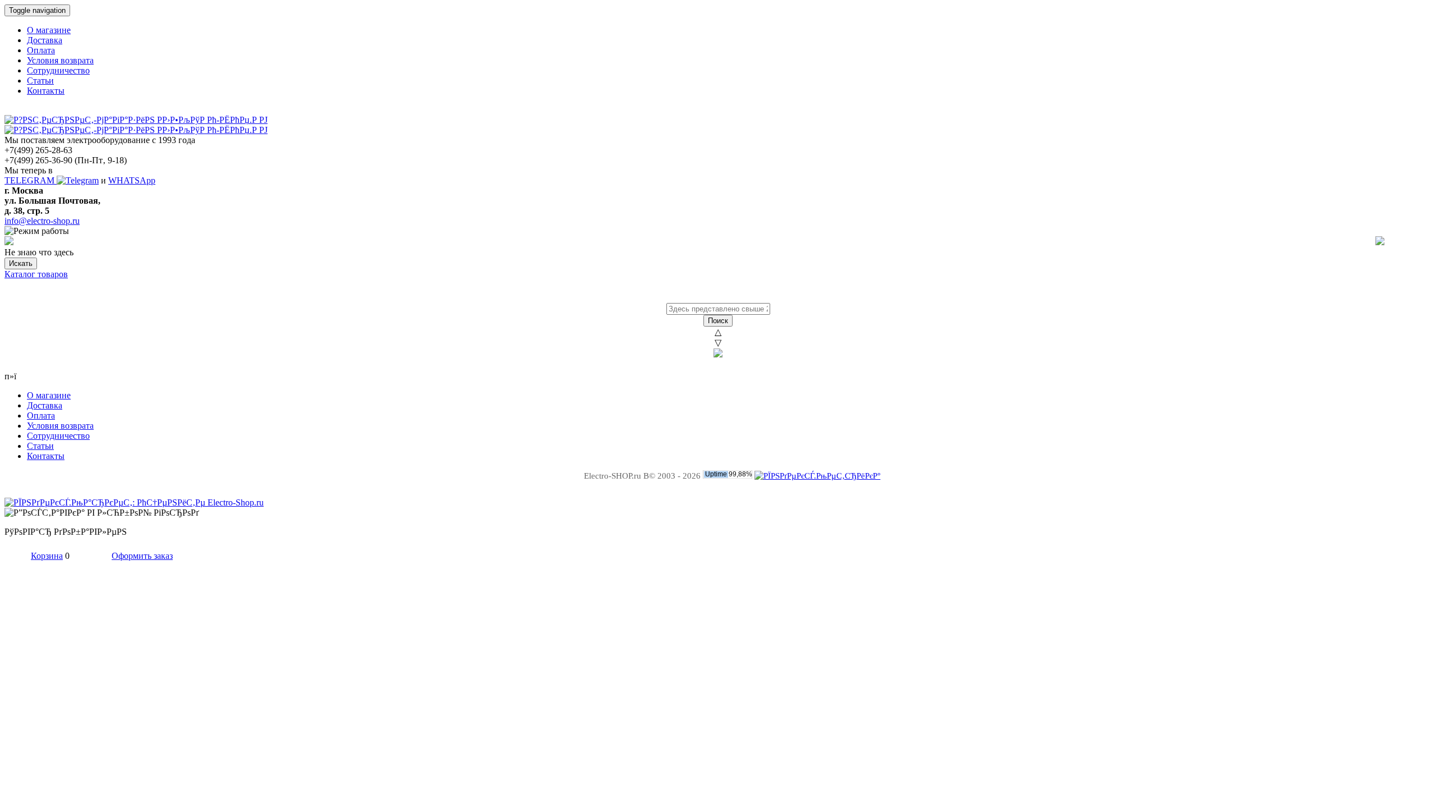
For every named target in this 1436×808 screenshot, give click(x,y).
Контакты (46, 90)
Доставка (44, 40)
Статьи (40, 80)
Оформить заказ (142, 556)
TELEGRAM (30, 180)
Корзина (47, 556)
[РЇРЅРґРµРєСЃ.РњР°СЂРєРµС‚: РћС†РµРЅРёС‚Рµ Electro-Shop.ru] (134, 502)
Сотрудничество (58, 70)
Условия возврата (60, 60)
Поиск (718, 320)
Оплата (41, 50)
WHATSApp (131, 180)
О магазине (49, 30)
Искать (21, 263)
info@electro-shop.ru (42, 221)
